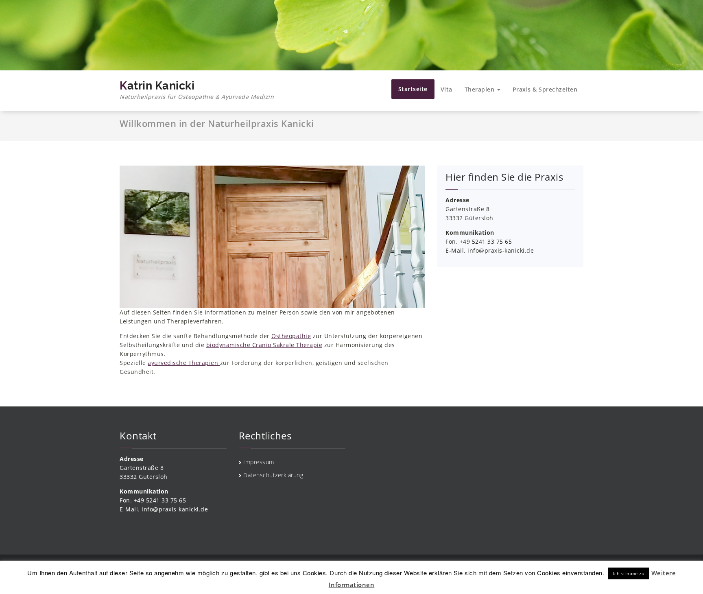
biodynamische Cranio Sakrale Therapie (264, 345)
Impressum (258, 462)
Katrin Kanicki (197, 89)
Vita (446, 89)
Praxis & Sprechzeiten (545, 89)
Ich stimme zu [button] (629, 573)
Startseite (413, 89)
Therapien (480, 89)
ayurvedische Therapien (184, 363)
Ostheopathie (291, 336)
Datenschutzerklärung (273, 475)
